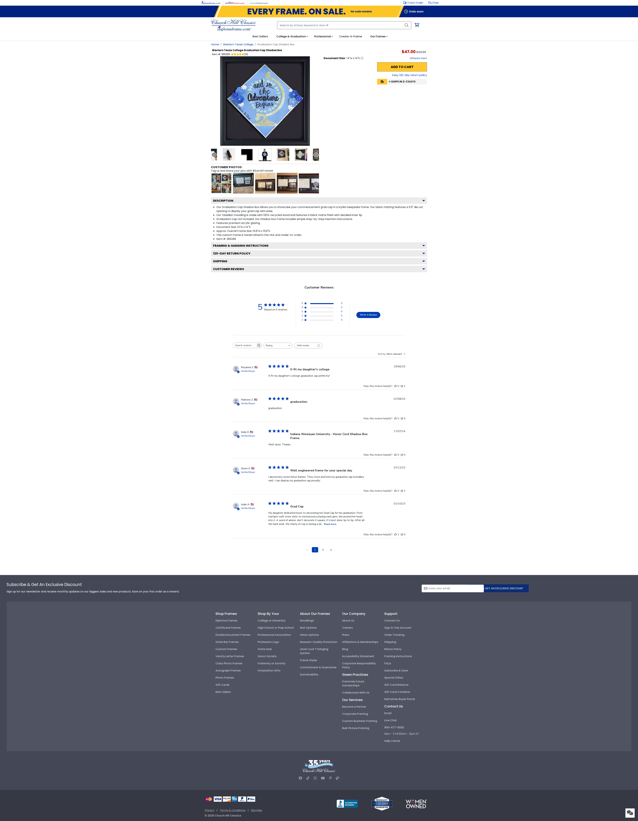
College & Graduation (291, 36)
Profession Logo (268, 642)
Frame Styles (308, 660)
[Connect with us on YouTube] (323, 778)
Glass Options (309, 635)
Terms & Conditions (232, 810)
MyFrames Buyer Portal (399, 699)
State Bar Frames (227, 642)
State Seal (265, 649)
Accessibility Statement (358, 656)
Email (387, 713)
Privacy (209, 810)
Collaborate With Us (355, 693)
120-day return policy (232, 253)
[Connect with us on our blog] (337, 778)
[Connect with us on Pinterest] (330, 778)
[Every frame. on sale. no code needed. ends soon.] (319, 11)
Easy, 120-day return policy (409, 75)
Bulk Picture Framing (355, 728)
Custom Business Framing (359, 721)
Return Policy (393, 649)
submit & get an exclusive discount (497, 588)
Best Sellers (223, 692)
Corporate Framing (355, 714)
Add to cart (402, 67)
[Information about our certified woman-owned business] (416, 803)
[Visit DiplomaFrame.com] (211, 2)
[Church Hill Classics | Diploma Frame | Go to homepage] (233, 25)
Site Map (256, 810)
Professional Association (274, 635)
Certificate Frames (228, 628)
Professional (322, 36)
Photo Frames (224, 678)
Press (345, 635)
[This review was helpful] (395, 534)
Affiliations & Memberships (360, 642)
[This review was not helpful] (402, 386)
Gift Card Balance (396, 685)
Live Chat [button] (390, 720)
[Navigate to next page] (331, 549)
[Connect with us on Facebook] (300, 778)
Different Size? (418, 58)
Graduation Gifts (269, 670)
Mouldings (307, 620)
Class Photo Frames (228, 663)
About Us (348, 620)
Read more (330, 524)
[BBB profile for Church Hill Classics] (347, 803)
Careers (347, 628)
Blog (345, 649)
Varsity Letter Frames (229, 656)
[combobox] (278, 345)
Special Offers (393, 678)
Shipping (220, 261)
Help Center (392, 741)
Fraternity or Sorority (271, 663)
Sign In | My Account (397, 628)
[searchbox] (244, 345)
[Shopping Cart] (417, 26)
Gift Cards (222, 685)
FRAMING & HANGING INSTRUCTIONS (240, 246)
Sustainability (309, 674)
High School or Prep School (276, 628)
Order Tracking (394, 635)
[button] (433, 3)
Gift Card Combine (397, 692)
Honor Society (267, 656)
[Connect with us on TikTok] (307, 778)
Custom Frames (226, 649)
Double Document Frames (232, 635)
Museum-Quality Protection (318, 642)
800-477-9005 (394, 727)
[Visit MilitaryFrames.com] (235, 2)
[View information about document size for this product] (362, 58)
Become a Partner (354, 707)
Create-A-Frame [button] (350, 36)
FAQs (387, 663)
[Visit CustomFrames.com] (259, 2)
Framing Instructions (398, 656)
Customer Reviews (228, 269)
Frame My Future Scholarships (353, 683)
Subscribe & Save (396, 670)
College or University (271, 620)
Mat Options (308, 628)
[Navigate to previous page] (307, 549)
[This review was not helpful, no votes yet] (402, 418)
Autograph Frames (228, 670)
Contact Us (392, 620)
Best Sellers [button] (260, 36)
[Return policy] (381, 803)
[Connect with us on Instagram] (315, 778)
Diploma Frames (226, 620)
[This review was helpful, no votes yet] (395, 386)
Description (223, 201)
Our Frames (378, 36)
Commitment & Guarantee (318, 667)
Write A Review (368, 314)
